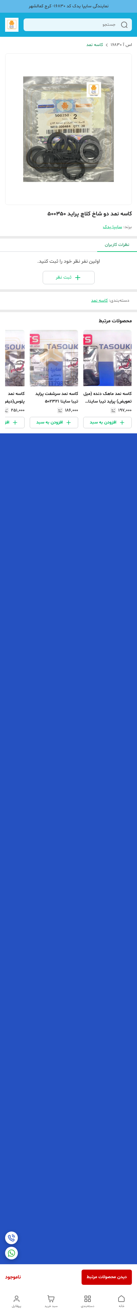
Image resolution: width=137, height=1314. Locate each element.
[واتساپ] (11, 1253)
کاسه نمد (94, 45)
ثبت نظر (63, 277)
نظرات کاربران (117, 245)
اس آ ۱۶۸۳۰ (121, 45)
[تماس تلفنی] (11, 1238)
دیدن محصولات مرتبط (107, 1277)
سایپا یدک (112, 227)
